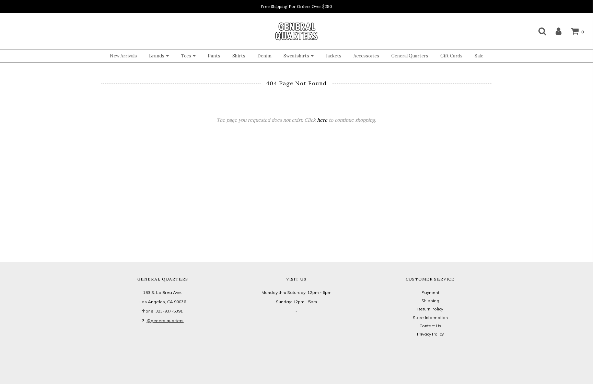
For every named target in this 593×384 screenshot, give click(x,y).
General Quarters (409, 56)
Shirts (238, 56)
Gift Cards (451, 56)
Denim (264, 56)
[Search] (538, 31)
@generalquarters (165, 320)
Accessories (366, 56)
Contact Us (430, 325)
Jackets (333, 56)
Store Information (430, 317)
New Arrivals (123, 56)
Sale (479, 56)
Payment (430, 292)
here (322, 120)
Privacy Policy (430, 334)
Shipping (430, 300)
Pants (214, 56)
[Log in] (554, 31)
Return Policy (430, 308)
